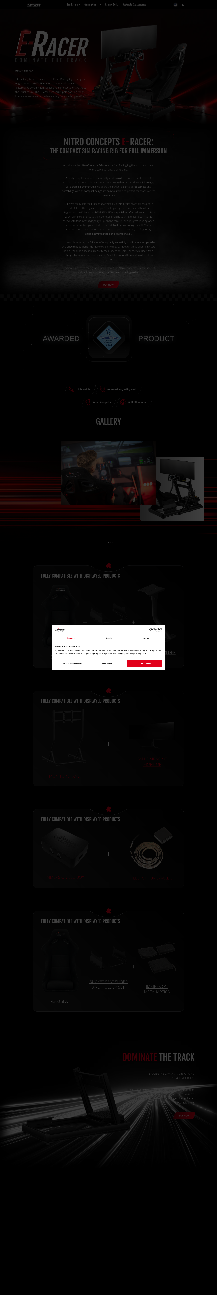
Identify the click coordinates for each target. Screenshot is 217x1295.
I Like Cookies (145, 663)
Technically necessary (72, 663)
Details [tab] (108, 638)
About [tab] (146, 638)
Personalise (107, 663)
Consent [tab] (71, 638)
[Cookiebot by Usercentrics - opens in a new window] (151, 630)
